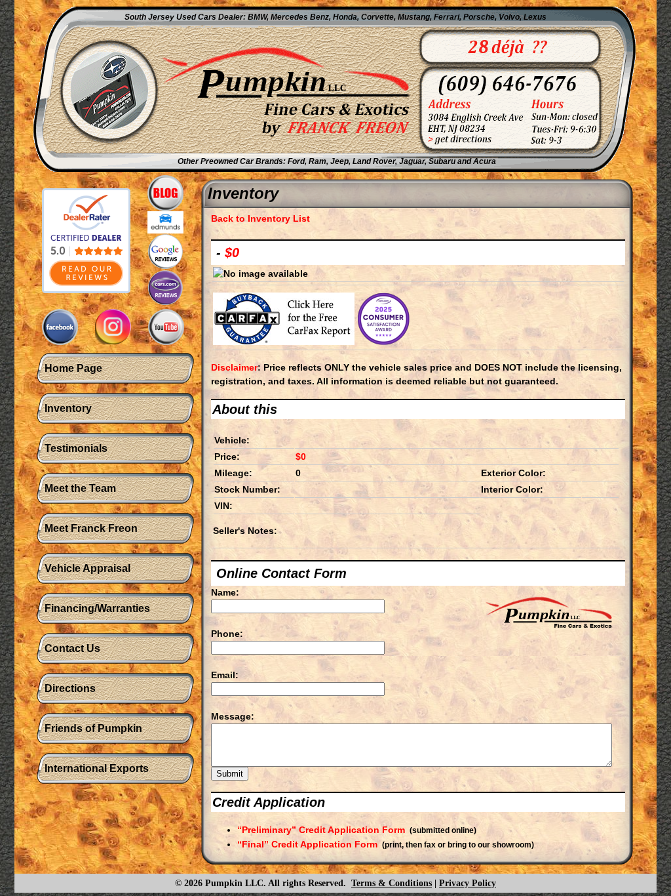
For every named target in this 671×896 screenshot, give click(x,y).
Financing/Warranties (97, 608)
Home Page (73, 368)
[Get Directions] (464, 110)
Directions (70, 688)
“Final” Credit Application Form (307, 844)
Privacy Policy (467, 883)
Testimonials (76, 448)
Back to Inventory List (260, 218)
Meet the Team (80, 488)
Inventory (68, 408)
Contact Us (72, 648)
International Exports (97, 768)
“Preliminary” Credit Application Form (321, 830)
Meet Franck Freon (91, 528)
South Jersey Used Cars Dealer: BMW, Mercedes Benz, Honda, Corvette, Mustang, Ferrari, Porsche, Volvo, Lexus (335, 17)
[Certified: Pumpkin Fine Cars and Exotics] (86, 234)
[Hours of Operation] (536, 110)
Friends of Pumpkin (93, 728)
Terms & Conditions (391, 883)
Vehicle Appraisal (87, 568)
